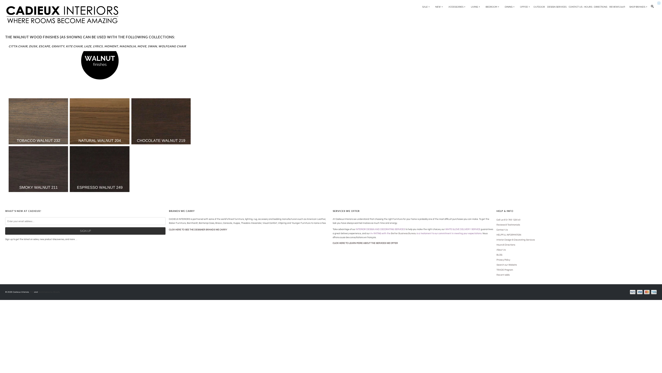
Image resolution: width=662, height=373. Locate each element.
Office (525, 7)
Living (475, 7)
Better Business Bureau (403, 233)
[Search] (652, 7)
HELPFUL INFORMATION (508, 235)
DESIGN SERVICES (556, 7)
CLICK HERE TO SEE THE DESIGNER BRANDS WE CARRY (198, 229)
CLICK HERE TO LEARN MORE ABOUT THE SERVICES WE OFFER (365, 243)
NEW (439, 7)
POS (32, 292)
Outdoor (539, 7)
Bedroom (492, 7)
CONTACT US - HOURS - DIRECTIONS (588, 7)
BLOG (499, 255)
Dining (509, 7)
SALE (426, 7)
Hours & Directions (505, 245)
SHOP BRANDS (638, 7)
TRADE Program (504, 270)
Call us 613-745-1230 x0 (508, 220)
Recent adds (503, 275)
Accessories (456, 7)
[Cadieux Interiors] (85, 15)
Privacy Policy (503, 260)
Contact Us (502, 230)
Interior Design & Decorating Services (515, 240)
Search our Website (506, 265)
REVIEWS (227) (617, 7)
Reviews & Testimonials (508, 225)
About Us (501, 250)
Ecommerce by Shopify (49, 292)
